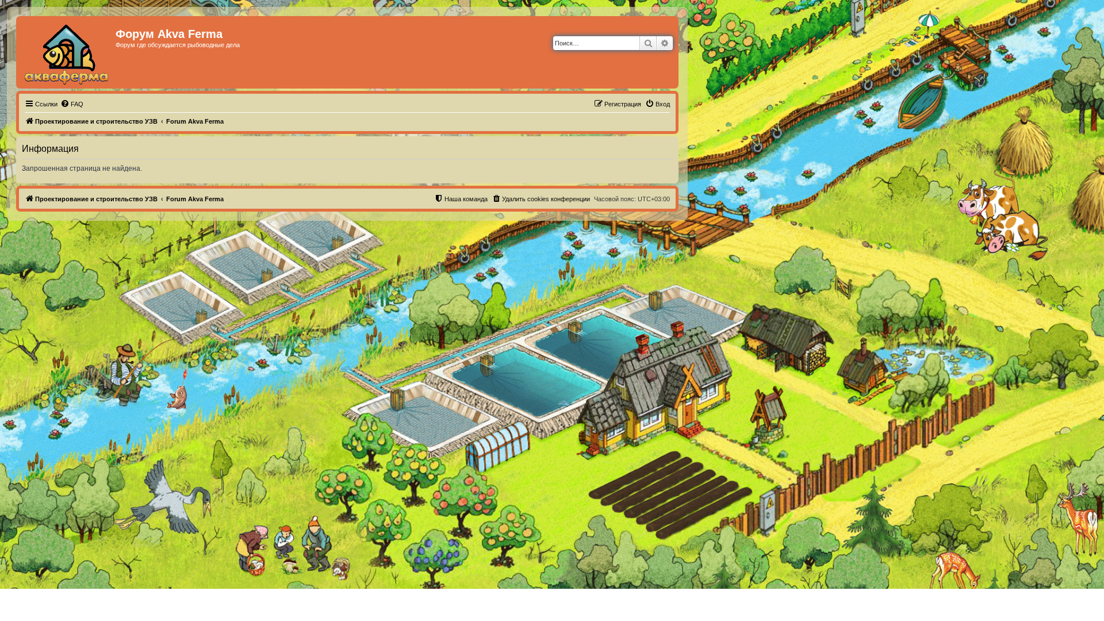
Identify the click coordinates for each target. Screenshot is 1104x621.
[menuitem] (71, 104)
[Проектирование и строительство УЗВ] (67, 52)
